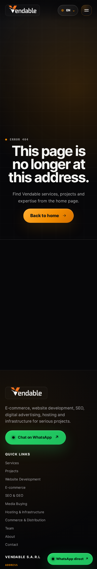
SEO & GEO (14, 495)
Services (12, 463)
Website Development (23, 479)
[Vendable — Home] (22, 10)
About (10, 536)
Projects (11, 471)
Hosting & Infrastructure (24, 512)
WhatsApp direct (72, 559)
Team (9, 528)
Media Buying (16, 504)
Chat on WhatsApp (38, 437)
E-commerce (15, 487)
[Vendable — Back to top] (26, 393)
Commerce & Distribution (25, 520)
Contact (11, 544)
